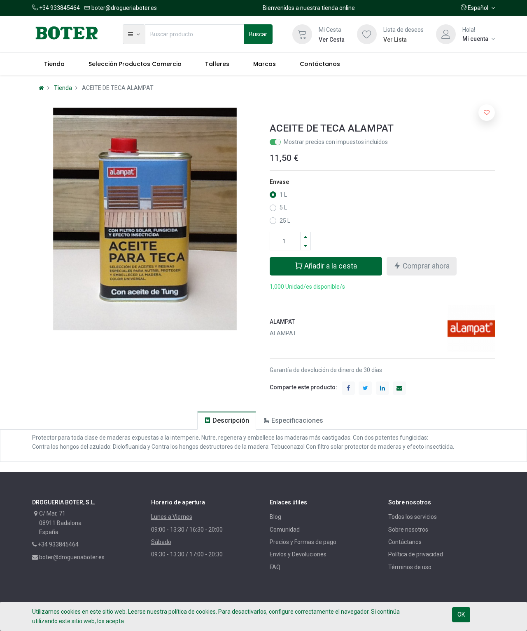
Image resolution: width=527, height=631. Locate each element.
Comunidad (285, 529)
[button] (478, 7)
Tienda (63, 88)
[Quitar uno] (305, 245)
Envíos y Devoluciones (298, 554)
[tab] (226, 420)
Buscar (258, 34)
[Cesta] (302, 34)
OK (461, 614)
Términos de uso (409, 567)
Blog (275, 516)
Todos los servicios (412, 516)
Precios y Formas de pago (303, 542)
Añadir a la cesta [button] (330, 266)
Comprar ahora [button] (425, 266)
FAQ (275, 567)
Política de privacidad (415, 554)
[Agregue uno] (305, 236)
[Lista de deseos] (367, 34)
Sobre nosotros (408, 529)
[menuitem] (54, 64)
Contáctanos (405, 542)
